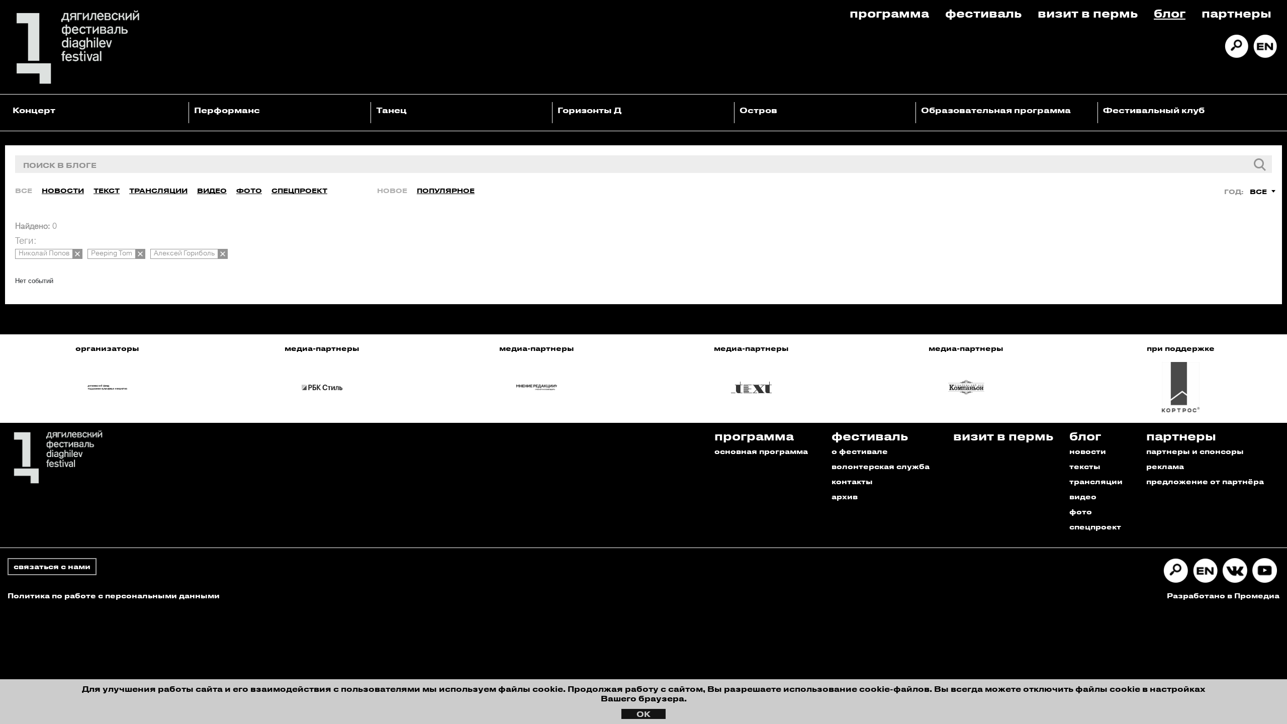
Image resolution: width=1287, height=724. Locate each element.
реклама (1165, 466)
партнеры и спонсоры (1195, 451)
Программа (889, 13)
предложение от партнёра (1205, 481)
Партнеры (1236, 13)
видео (1082, 496)
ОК (643, 713)
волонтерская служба (881, 466)
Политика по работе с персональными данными (114, 595)
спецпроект (1095, 526)
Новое (392, 190)
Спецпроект (299, 190)
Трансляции (158, 190)
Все (23, 190)
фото (1080, 511)
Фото (249, 190)
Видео (212, 190)
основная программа (761, 451)
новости (1087, 451)
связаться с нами (52, 566)
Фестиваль (983, 13)
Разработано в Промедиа (1223, 595)
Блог (1169, 13)
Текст (107, 190)
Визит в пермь (1088, 13)
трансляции (1096, 481)
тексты (1084, 466)
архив (845, 496)
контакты (852, 481)
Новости (63, 190)
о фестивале (860, 451)
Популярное (446, 190)
